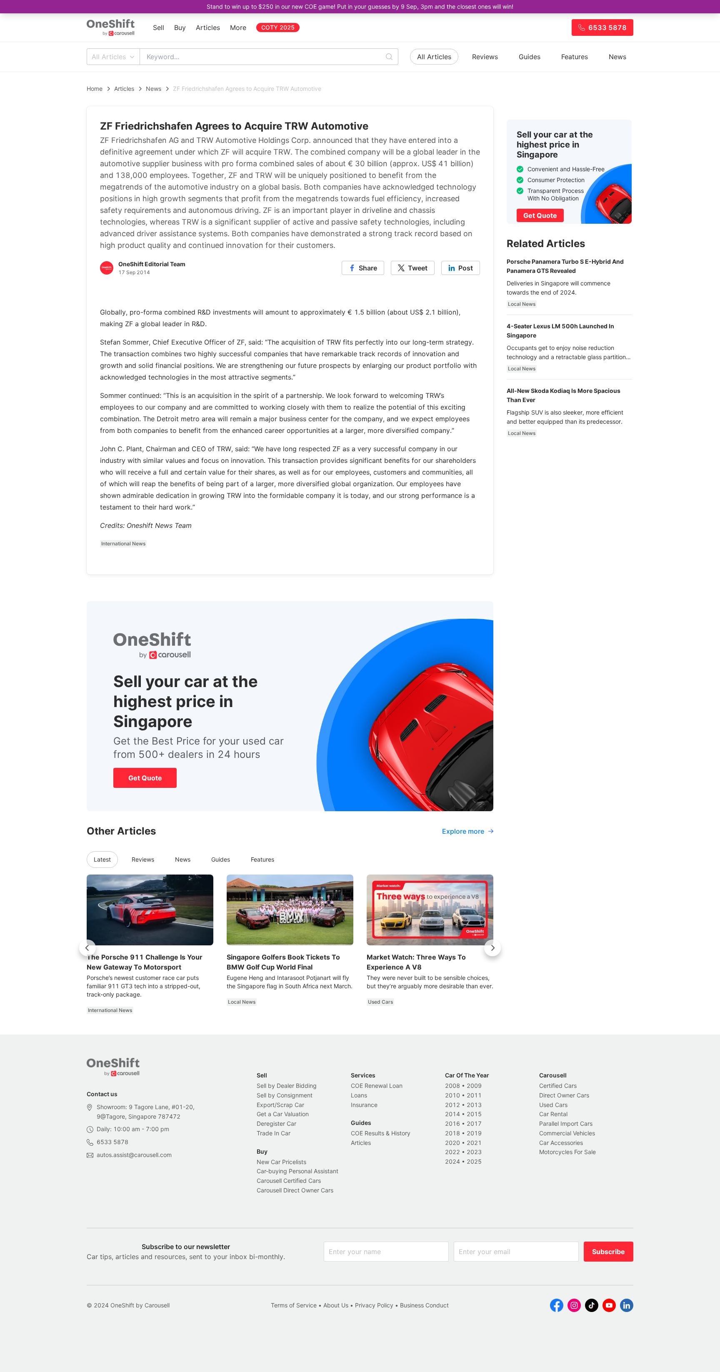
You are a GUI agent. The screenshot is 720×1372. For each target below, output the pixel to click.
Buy (180, 27)
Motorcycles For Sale (567, 1151)
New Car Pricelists (281, 1161)
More (238, 27)
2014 (452, 1113)
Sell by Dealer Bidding (287, 1085)
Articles (208, 27)
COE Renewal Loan (376, 1085)
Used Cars (553, 1104)
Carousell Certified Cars (289, 1180)
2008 (452, 1085)
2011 (474, 1095)
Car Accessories (561, 1142)
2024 (452, 1161)
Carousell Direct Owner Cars (295, 1190)
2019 (474, 1133)
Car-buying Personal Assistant (297, 1171)
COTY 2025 (278, 27)
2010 (452, 1095)
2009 (474, 1085)
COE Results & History (380, 1133)
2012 (452, 1104)
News (617, 56)
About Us (335, 1305)
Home (94, 88)
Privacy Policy (374, 1305)
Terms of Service (294, 1305)
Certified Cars (558, 1085)
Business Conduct (424, 1305)
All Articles (109, 56)
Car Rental (553, 1113)
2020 (452, 1142)
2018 (452, 1133)
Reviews (485, 56)
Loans (359, 1095)
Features (574, 56)
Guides (529, 56)
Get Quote (145, 778)
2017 (474, 1123)
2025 (474, 1161)
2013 (474, 1104)
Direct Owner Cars (564, 1095)
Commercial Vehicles (567, 1133)
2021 (474, 1142)
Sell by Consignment (284, 1095)
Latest (102, 859)
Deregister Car (276, 1123)
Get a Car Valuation (283, 1113)
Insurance (364, 1104)
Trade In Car (273, 1133)
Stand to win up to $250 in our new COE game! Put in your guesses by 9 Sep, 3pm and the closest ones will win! (360, 6)
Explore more (463, 831)
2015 (474, 1113)
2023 (474, 1151)
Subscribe (608, 1251)
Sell (158, 27)
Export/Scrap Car (280, 1104)
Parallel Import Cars (565, 1123)
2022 (452, 1151)
